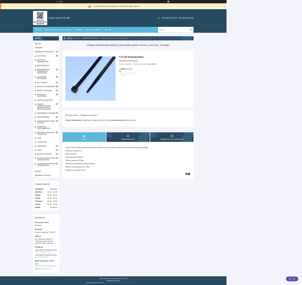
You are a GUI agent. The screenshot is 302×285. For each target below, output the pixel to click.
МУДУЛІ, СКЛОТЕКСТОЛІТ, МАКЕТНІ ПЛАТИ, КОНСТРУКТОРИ (44, 106)
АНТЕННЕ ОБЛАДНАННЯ (42, 61)
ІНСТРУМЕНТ (42, 82)
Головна (38, 30)
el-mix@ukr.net (45, 269)
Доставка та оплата (93, 30)
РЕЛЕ (39, 138)
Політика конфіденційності (132, 283)
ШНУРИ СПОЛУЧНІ (44, 154)
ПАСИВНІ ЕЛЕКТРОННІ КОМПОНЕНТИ (46, 164)
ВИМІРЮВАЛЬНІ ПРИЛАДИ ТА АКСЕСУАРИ (43, 71)
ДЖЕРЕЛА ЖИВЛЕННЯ (46, 86)
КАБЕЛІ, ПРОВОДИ (44, 90)
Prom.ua (124, 278)
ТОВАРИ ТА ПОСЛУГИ (44, 52)
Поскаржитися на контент (113, 283)
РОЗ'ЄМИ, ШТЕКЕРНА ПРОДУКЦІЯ (46, 133)
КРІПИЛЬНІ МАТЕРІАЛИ (90, 38)
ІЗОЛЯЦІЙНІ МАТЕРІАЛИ (42, 77)
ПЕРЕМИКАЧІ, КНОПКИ (46, 113)
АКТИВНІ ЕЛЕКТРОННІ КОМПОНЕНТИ (46, 159)
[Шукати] (190, 30)
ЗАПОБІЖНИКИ (43, 117)
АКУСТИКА (41, 56)
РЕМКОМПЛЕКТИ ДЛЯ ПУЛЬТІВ (46, 122)
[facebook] (186, 174)
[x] (189, 174)
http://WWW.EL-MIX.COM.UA (46, 266)
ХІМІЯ (39, 150)
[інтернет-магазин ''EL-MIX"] (40, 18)
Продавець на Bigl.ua (113, 280)
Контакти (78, 30)
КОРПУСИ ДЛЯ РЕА (44, 100)
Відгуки (38, 171)
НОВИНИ (39, 48)
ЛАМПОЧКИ (41, 146)
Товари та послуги (52, 30)
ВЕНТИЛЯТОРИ (43, 66)
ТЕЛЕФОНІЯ (42, 142)
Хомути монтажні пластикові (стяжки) (114, 38)
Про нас (68, 30)
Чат (293, 279)
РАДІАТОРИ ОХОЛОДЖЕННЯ (43, 127)
